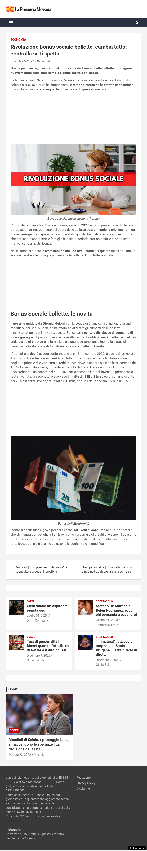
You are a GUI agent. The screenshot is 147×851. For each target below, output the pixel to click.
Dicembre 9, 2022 (38, 655)
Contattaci (13, 820)
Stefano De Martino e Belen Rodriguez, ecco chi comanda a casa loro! (116, 610)
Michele (39, 754)
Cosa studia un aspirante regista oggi (47, 608)
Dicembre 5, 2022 (22, 61)
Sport (14, 730)
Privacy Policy (85, 783)
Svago (31, 636)
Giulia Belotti (45, 61)
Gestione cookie (137, 848)
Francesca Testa (107, 625)
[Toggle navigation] (11, 22)
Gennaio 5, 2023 (107, 620)
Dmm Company (37, 620)
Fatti (30, 601)
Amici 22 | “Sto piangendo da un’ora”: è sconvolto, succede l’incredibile (41, 569)
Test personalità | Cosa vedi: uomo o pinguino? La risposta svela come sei (107, 569)
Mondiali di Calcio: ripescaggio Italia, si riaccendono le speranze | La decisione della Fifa (39, 744)
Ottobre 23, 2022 (20, 754)
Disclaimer (83, 788)
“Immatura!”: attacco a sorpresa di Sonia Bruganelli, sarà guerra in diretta (116, 648)
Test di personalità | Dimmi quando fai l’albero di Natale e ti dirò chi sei (48, 646)
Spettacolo (104, 601)
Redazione (83, 777)
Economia (18, 40)
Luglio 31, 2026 (37, 615)
